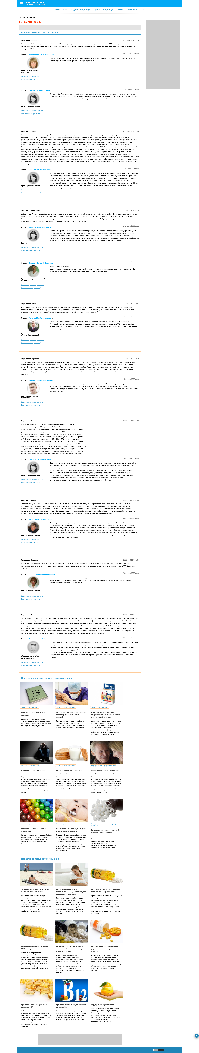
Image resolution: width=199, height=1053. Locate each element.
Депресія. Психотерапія (30, 766)
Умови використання (27, 1050)
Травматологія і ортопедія (65, 707)
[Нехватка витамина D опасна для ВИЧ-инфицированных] (37, 931)
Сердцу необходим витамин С (103, 1005)
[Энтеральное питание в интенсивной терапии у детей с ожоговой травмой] (72, 693)
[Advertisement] (163, 54)
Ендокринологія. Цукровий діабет (103, 766)
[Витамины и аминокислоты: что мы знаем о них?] (37, 810)
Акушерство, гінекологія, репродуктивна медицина (106, 824)
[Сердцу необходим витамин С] (107, 990)
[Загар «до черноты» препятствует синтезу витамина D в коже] (37, 874)
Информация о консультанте (32, 76)
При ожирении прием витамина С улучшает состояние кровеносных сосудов (105, 948)
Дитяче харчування (63, 824)
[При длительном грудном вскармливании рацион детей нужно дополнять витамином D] (72, 874)
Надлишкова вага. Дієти (30, 707)
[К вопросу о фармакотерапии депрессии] (37, 752)
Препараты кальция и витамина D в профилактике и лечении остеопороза (105, 832)
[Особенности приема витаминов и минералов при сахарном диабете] (107, 752)
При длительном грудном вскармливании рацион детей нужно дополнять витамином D (71, 891)
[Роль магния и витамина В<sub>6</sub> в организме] (37, 693)
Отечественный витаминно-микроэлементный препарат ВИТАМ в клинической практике (105, 714)
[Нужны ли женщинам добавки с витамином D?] (37, 990)
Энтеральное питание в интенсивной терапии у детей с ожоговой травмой (71, 714)
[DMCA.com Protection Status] (158, 1050)
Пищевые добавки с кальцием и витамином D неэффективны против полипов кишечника (71, 948)
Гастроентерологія (28, 824)
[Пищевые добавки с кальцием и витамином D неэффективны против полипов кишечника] (72, 931)
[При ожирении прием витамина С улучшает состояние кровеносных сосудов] (107, 931)
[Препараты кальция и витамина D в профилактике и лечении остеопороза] (107, 810)
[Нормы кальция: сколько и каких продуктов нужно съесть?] (72, 752)
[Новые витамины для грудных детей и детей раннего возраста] (72, 810)
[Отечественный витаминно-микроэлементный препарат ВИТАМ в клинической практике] (107, 693)
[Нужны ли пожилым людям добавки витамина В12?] (72, 990)
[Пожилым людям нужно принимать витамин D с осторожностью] (107, 874)
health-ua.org (35, 3)
